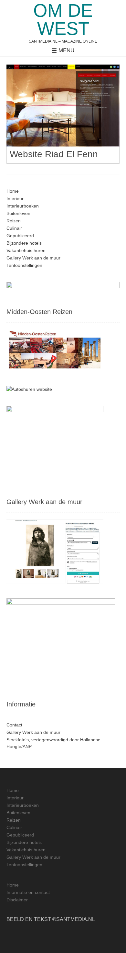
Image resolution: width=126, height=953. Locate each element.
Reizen (13, 220)
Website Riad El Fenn (54, 154)
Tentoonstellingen (24, 265)
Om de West (63, 20)
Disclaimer (17, 899)
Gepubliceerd (20, 235)
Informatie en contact (28, 892)
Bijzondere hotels (24, 243)
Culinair (14, 228)
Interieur (15, 198)
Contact (14, 724)
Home (12, 191)
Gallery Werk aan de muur (33, 257)
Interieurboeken (22, 205)
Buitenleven (18, 213)
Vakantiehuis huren (26, 250)
